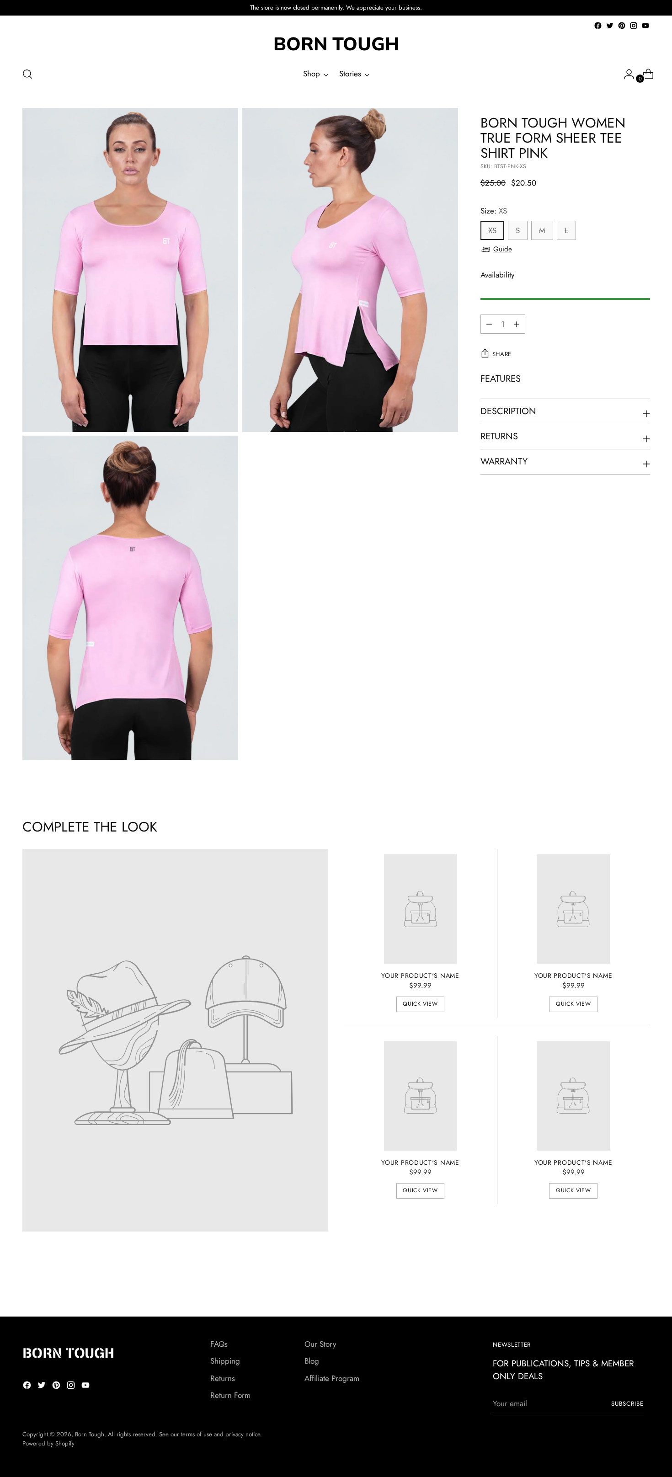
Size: (493, 210)
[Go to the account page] (625, 74)
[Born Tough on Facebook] (598, 25)
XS (492, 230)
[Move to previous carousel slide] (621, 1285)
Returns (222, 1378)
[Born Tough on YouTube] (645, 25)
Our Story (320, 1343)
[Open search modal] (27, 74)
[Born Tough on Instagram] (633, 25)
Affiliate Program (331, 1378)
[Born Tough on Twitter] (610, 25)
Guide (502, 249)
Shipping (225, 1360)
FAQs (219, 1343)
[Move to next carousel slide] (642, 1285)
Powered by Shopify (48, 1443)
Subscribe (627, 1403)
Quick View (420, 1004)
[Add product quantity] (489, 324)
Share (502, 354)
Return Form (230, 1395)
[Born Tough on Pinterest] (622, 25)
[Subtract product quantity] (516, 324)
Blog (311, 1360)
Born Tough (89, 1434)
